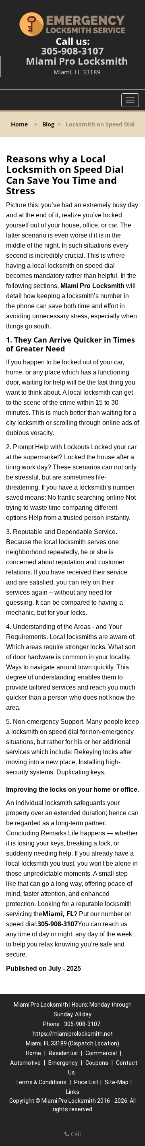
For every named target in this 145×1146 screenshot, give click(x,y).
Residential (63, 1053)
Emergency (63, 1063)
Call (75, 1134)
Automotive (25, 1063)
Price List (86, 1082)
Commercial (101, 1053)
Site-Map (116, 1082)
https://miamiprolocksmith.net (73, 1033)
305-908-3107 (72, 50)
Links (72, 1092)
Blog (48, 124)
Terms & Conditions (40, 1082)
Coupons (96, 1063)
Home (19, 124)
